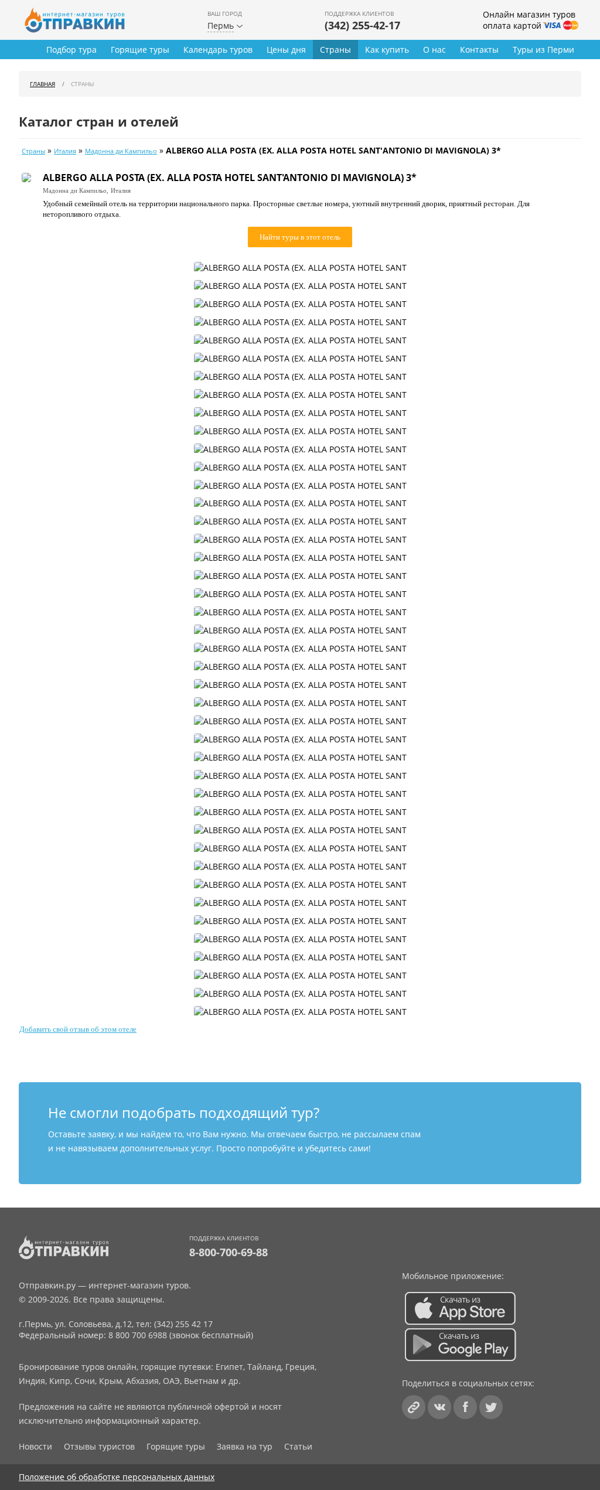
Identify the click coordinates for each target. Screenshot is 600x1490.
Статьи (298, 1446)
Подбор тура (71, 49)
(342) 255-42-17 (362, 25)
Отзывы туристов (99, 1446)
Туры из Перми (543, 49)
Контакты (479, 49)
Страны (335, 49)
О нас (434, 49)
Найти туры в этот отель (300, 237)
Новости (35, 1446)
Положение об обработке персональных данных (116, 1476)
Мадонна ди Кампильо (121, 151)
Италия (65, 151)
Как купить (387, 49)
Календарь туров (218, 49)
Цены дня (286, 49)
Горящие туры (140, 49)
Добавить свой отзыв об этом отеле (78, 1029)
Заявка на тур (244, 1446)
